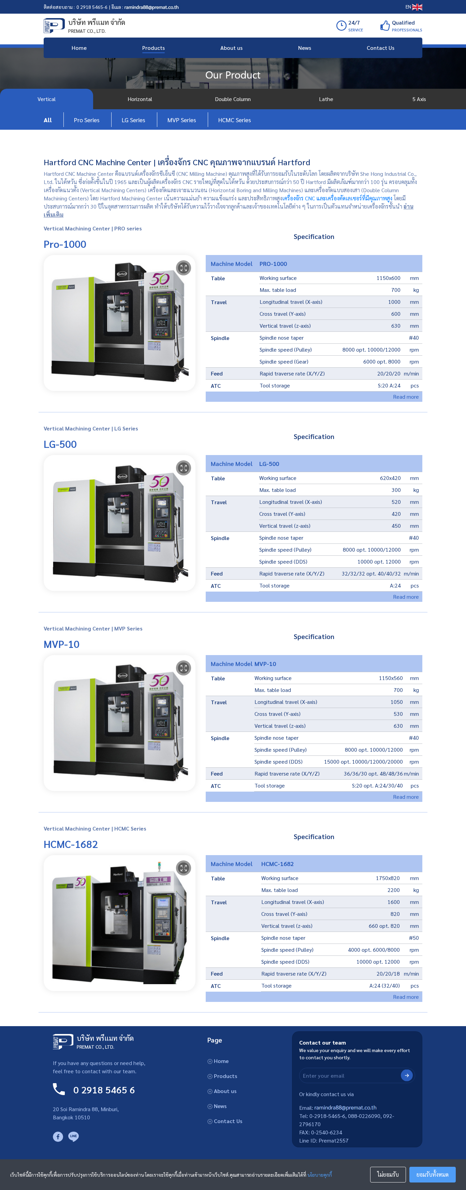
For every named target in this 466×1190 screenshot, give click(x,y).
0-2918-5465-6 (327, 1115)
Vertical (47, 98)
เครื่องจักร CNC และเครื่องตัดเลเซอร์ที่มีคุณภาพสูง (337, 198)
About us (231, 47)
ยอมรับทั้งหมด (433, 1174)
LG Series (133, 120)
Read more (406, 396)
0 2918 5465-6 (91, 7)
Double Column (233, 98)
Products (153, 47)
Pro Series (87, 120)
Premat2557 (334, 1140)
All (48, 120)
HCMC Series (234, 120)
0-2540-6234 (326, 1132)
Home (79, 47)
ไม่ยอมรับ (388, 1174)
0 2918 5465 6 (104, 1089)
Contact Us (380, 47)
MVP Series (182, 120)
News (304, 47)
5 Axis (419, 98)
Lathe (326, 98)
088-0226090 (364, 1115)
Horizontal (140, 98)
